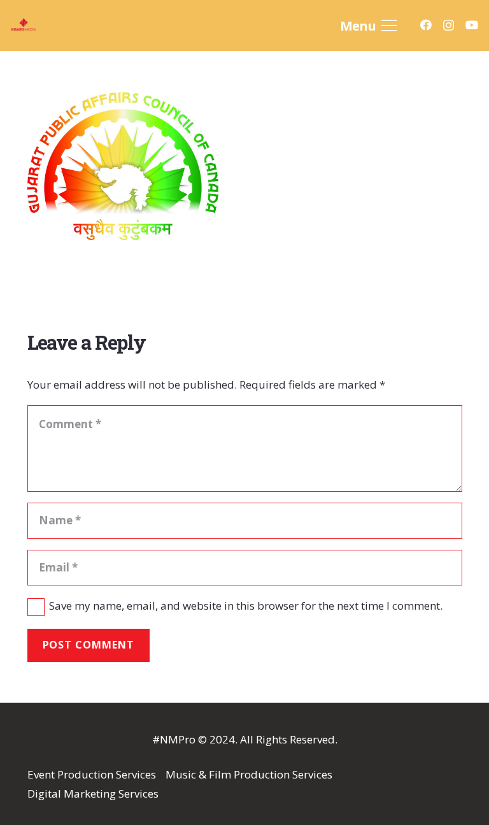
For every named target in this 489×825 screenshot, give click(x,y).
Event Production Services (91, 774)
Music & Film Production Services (249, 774)
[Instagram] (448, 25)
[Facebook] (426, 25)
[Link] (49, 25)
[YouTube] (471, 25)
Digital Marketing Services (93, 793)
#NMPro (173, 739)
